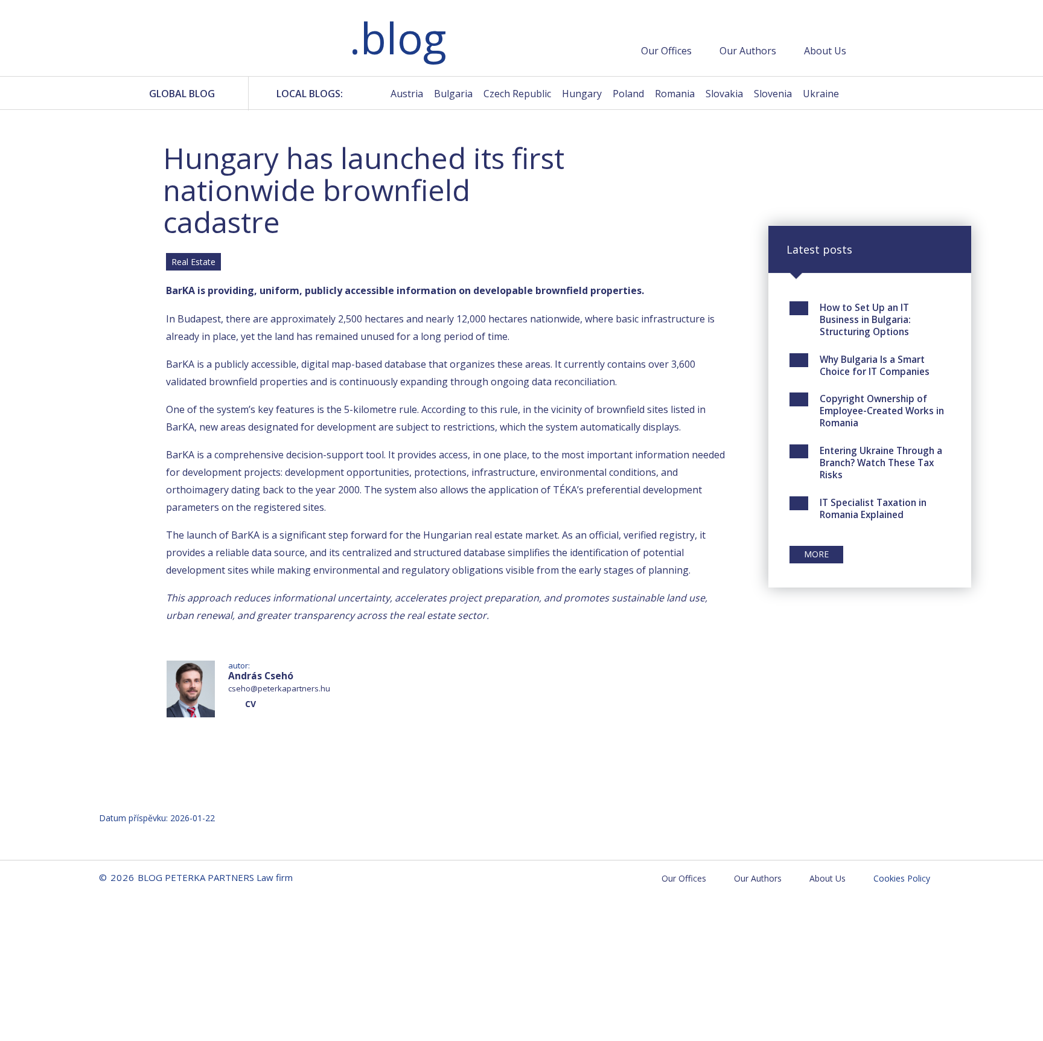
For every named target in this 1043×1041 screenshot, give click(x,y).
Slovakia (724, 93)
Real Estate (193, 261)
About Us (825, 50)
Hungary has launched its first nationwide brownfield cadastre (363, 190)
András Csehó (260, 675)
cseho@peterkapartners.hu (279, 688)
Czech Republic (517, 93)
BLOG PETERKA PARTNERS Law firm (243, 40)
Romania (675, 93)
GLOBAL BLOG (182, 93)
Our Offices (666, 50)
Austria (407, 93)
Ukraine (821, 93)
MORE (816, 554)
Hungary (582, 93)
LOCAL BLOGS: (309, 93)
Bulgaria (453, 93)
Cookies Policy (901, 878)
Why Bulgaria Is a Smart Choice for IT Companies (875, 365)
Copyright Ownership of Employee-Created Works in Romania (882, 410)
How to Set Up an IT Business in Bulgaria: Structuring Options (865, 319)
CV (250, 703)
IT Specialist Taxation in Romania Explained (873, 508)
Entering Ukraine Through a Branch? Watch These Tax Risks (881, 462)
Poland (628, 93)
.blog (397, 37)
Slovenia (773, 93)
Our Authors (747, 50)
